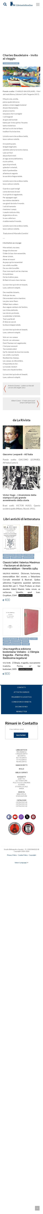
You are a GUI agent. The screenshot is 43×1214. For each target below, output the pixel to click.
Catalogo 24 (21, 802)
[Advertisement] (21, 31)
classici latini (16, 557)
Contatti (21, 687)
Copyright (32, 855)
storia (19, 555)
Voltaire (26, 644)
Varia (21, 788)
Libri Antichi (21, 750)
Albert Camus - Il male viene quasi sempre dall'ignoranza (23, 402)
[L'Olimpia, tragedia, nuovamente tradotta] (12, 622)
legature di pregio (10, 638)
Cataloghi (21, 800)
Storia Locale (21, 786)
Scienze (21, 785)
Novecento (21, 762)
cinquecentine (9, 555)
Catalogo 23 (21, 804)
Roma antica (28, 557)
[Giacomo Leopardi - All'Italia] (21, 437)
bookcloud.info (25, 859)
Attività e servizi (21, 692)
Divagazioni (21, 796)
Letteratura (21, 781)
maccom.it (14, 859)
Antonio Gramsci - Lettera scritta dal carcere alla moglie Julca (21, 387)
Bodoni (25, 641)
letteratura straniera (12, 644)
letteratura (28, 555)
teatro (6, 641)
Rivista (21, 792)
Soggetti (21, 777)
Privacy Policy (12, 855)
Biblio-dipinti (21, 773)
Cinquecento (22, 754)
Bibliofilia (21, 794)
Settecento (21, 758)
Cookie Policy (23, 855)
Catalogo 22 (21, 806)
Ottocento (21, 760)
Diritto (21, 779)
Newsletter (21, 711)
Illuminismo (15, 641)
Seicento (22, 756)
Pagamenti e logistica (21, 697)
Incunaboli (22, 752)
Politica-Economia (21, 783)
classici (6, 557)
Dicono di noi (21, 707)
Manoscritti (21, 765)
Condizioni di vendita (21, 702)
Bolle (21, 769)
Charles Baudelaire (11, 63)
